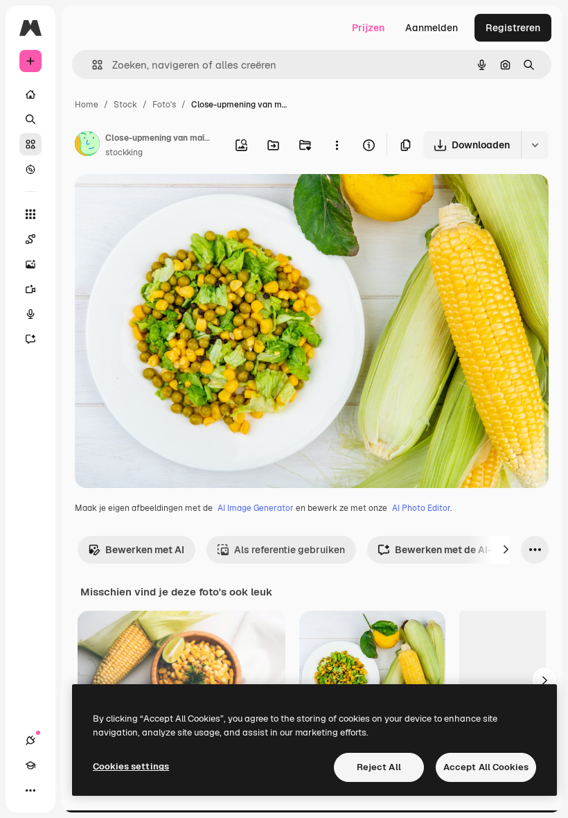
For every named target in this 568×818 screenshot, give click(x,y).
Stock (125, 104)
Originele (166, 200)
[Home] (30, 94)
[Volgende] (505, 550)
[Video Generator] (30, 289)
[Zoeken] (30, 119)
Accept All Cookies (486, 767)
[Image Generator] (30, 264)
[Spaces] (30, 239)
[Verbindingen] (30, 740)
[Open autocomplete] (92, 65)
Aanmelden (431, 27)
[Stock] (30, 144)
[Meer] (30, 790)
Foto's (164, 104)
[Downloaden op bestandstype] (535, 145)
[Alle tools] (30, 214)
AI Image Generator (256, 508)
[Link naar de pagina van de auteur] (87, 145)
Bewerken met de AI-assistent (465, 549)
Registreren (513, 27)
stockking (124, 152)
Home (86, 104)
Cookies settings (131, 766)
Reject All (379, 767)
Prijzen (368, 27)
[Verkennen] (30, 169)
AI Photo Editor (421, 508)
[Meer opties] (336, 145)
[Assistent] (30, 339)
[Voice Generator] (30, 314)
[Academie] (30, 765)
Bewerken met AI (144, 549)
